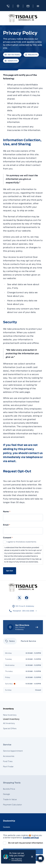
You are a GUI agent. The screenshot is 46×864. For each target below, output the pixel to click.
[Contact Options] (28, 6)
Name (6, 512)
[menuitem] (23, 719)
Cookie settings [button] (31, 838)
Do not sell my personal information (25, 843)
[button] (8, 6)
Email (6, 525)
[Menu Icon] (37, 6)
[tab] (10, 641)
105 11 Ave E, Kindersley (24, 606)
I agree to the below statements (21, 542)
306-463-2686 (28, 611)
